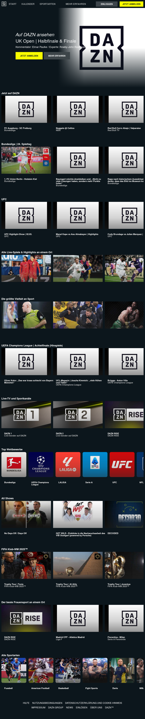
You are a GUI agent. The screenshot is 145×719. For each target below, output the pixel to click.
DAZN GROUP (55, 707)
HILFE (26, 703)
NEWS (69, 707)
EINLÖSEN (81, 707)
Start (12, 4)
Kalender (28, 4)
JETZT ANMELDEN (131, 4)
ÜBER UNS (96, 707)
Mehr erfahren (76, 4)
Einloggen (107, 4)
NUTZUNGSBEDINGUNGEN (47, 703)
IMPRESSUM (38, 707)
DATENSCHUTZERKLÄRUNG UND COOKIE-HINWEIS (93, 703)
